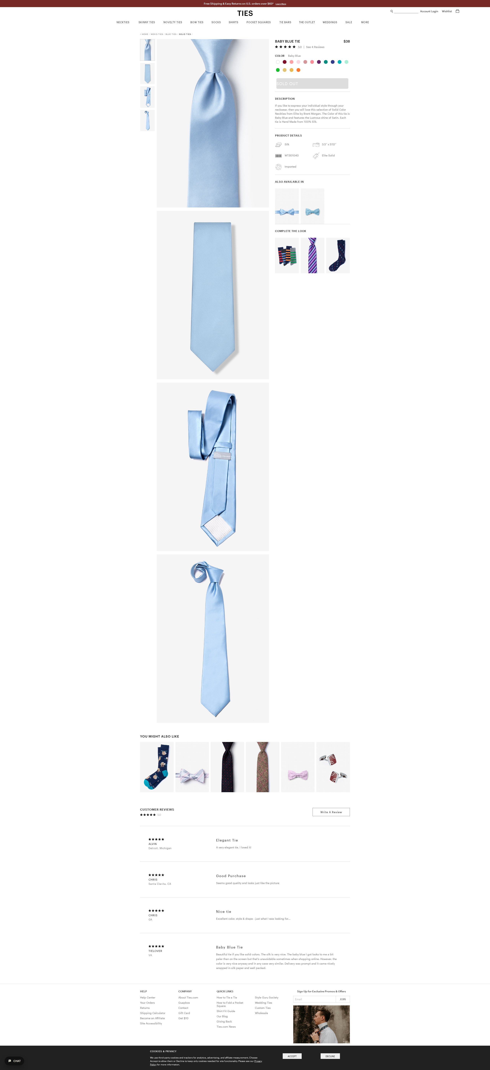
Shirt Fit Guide (226, 1011)
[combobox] (406, 11)
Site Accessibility (151, 1023)
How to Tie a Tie (227, 997)
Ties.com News (226, 1026)
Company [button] (185, 991)
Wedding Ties (263, 1002)
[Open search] (391, 11)
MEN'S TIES (157, 34)
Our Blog (222, 1016)
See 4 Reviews (315, 47)
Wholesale (261, 1013)
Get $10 (183, 1018)
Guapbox (184, 1002)
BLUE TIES (171, 34)
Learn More (281, 4)
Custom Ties (263, 1007)
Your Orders (147, 1002)
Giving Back (224, 1021)
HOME (145, 34)
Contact (183, 1007)
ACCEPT (292, 1056)
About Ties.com (188, 997)
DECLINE (330, 1056)
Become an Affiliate (152, 1018)
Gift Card (184, 1013)
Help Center (147, 997)
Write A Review (331, 812)
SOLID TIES (185, 34)
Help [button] (143, 991)
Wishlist (447, 11)
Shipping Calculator (152, 1013)
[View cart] (457, 11)
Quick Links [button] (225, 991)
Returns (145, 1007)
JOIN (343, 999)
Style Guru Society (266, 997)
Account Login (429, 11)
